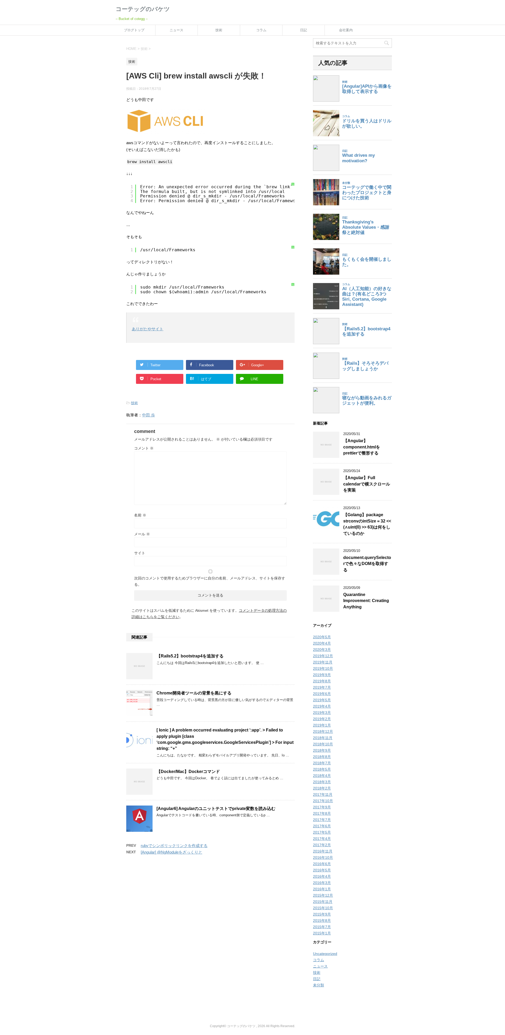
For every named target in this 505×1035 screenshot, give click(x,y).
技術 (218, 30)
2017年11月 (322, 794)
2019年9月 (322, 675)
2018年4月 (322, 775)
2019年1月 (322, 725)
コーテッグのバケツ (143, 9)
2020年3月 (322, 649)
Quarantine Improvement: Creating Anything (366, 600)
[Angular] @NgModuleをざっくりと (171, 852)
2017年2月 (322, 845)
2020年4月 (322, 643)
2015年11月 (322, 902)
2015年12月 (323, 895)
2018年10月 (323, 744)
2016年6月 (322, 864)
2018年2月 (322, 788)
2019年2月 (322, 719)
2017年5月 (322, 832)
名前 (140, 515)
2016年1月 (322, 889)
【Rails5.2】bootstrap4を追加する (190, 656)
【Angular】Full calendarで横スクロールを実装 (366, 483)
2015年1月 (322, 933)
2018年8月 (322, 757)
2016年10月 (323, 857)
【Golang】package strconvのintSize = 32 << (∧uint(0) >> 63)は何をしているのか (367, 524)
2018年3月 (322, 782)
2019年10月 (323, 668)
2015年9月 (322, 914)
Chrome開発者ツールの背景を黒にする (193, 693)
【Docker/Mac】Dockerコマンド (188, 771)
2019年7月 (322, 687)
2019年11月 (322, 662)
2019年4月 (322, 706)
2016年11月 (322, 851)
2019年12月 (323, 656)
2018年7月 (322, 763)
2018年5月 (322, 769)
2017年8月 (322, 813)
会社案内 (346, 30)
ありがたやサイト (147, 329)
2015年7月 (322, 927)
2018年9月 (322, 750)
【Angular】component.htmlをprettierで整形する (361, 446)
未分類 (318, 985)
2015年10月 (323, 908)
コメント (144, 448)
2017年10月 (323, 801)
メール (142, 534)
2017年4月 (322, 839)
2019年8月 (322, 681)
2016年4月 (322, 876)
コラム (261, 30)
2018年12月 (323, 731)
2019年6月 (322, 694)
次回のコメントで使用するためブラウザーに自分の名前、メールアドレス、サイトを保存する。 (209, 581)
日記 (303, 30)
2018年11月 (322, 738)
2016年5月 (322, 870)
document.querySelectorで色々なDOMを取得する (367, 563)
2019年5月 (322, 700)
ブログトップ (134, 30)
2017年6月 (322, 826)
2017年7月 (322, 820)
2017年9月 (322, 807)
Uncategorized (325, 954)
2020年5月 (322, 637)
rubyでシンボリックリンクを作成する (174, 845)
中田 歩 (148, 415)
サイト (139, 553)
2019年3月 (322, 712)
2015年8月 (322, 920)
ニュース (176, 30)
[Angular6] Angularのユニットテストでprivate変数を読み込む (215, 808)
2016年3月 (322, 883)
